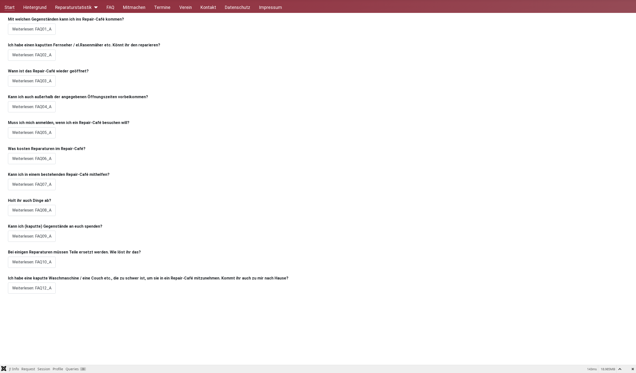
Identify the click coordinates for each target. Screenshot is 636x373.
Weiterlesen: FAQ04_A (31, 106)
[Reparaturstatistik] (95, 7)
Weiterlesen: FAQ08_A (31, 210)
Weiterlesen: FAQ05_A (31, 132)
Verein (185, 7)
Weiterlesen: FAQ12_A (31, 288)
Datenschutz (237, 7)
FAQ (110, 7)
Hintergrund (34, 7)
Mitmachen (134, 7)
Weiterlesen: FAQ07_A (31, 184)
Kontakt (208, 7)
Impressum (270, 7)
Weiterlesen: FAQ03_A (31, 81)
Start (9, 7)
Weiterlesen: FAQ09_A (31, 236)
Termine (162, 7)
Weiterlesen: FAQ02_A (31, 55)
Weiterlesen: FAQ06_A (31, 158)
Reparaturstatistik (73, 7)
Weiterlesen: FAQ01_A (31, 29)
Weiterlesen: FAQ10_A (31, 262)
